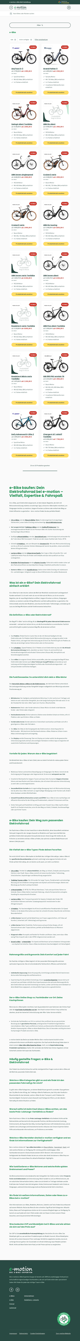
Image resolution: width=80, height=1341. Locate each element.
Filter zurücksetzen (41, 40)
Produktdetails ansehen (24, 92)
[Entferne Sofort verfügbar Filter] (31, 40)
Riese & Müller (48, 1147)
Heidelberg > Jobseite (31, 1300)
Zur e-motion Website (63, 1333)
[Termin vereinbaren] (69, 7)
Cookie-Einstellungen (37, 1333)
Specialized (58, 1147)
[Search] (10, 13)
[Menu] (11, 7)
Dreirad (11, 1304)
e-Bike (11, 1300)
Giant (65, 1147)
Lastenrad (12, 1308)
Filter (39, 25)
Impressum (13, 1333)
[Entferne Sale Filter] (15, 40)
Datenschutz (23, 1333)
